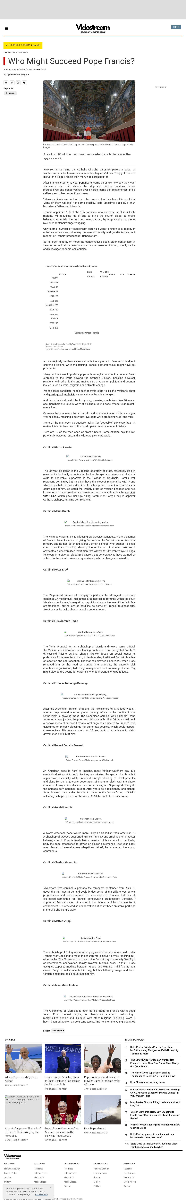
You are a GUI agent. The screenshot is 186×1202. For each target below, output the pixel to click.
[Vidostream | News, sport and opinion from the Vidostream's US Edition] (22, 1156)
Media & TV (39, 1177)
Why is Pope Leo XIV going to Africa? (21, 1079)
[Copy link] (12, 82)
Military (7, 1182)
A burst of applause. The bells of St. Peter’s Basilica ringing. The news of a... (23, 1132)
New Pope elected (94, 1128)
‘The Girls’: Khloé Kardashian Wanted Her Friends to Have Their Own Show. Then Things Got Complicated (154, 1063)
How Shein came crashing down (147, 1082)
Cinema (67, 1186)
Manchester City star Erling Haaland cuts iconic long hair (155, 1104)
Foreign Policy (10, 1173)
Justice (7, 1177)
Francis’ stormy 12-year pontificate (71, 182)
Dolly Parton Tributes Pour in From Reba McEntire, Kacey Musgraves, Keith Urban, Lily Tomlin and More (154, 1050)
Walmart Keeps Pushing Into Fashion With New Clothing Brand (155, 1126)
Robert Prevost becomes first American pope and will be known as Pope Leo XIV (61, 1132)
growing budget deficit (61, 394)
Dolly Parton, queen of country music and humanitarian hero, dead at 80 (152, 1136)
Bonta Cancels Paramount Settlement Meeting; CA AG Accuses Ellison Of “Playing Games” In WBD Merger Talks (155, 1092)
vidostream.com (75, 1199)
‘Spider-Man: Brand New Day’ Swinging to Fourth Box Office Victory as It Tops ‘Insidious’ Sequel (155, 1115)
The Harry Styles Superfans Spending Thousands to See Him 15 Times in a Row (152, 1074)
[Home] (93, 29)
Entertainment (40, 1173)
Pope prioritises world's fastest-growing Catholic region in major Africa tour (102, 1081)
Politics (97, 1186)
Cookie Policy (41, 1194)
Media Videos (40, 1182)
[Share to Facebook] (24, 82)
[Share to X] (18, 82)
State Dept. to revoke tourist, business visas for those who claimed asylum (154, 1145)
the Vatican (57, 1030)
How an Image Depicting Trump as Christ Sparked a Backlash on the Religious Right (62, 1081)
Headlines (38, 1169)
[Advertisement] (93, 9)
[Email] (5, 82)
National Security (12, 1169)
